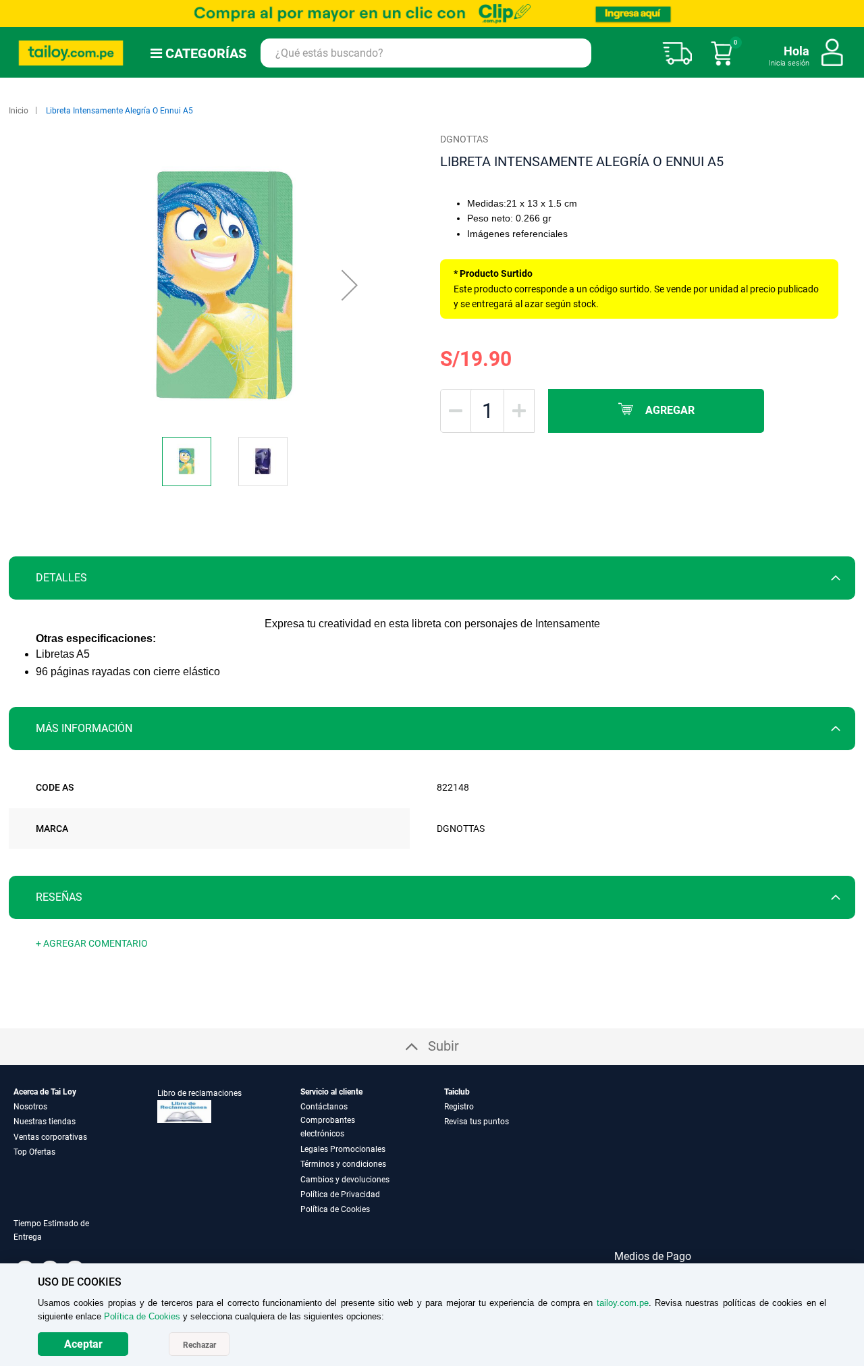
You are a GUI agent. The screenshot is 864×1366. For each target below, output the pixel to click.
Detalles (61, 577)
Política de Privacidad (340, 1194)
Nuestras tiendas (45, 1121)
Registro (459, 1106)
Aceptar (83, 1344)
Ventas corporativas (50, 1137)
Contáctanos (324, 1106)
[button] (350, 285)
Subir (443, 1046)
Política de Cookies (335, 1209)
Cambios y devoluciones (344, 1179)
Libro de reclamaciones (199, 1093)
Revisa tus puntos (476, 1121)
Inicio (18, 110)
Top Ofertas (34, 1152)
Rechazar (199, 1345)
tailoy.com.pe (623, 1303)
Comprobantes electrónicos (327, 1126)
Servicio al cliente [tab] (331, 1092)
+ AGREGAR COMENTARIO (92, 943)
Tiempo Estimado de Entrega (51, 1230)
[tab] (432, 578)
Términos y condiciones (343, 1164)
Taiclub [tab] (457, 1092)
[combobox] (426, 53)
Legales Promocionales (342, 1149)
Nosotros (30, 1106)
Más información (84, 728)
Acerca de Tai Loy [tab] (45, 1092)
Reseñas (59, 897)
